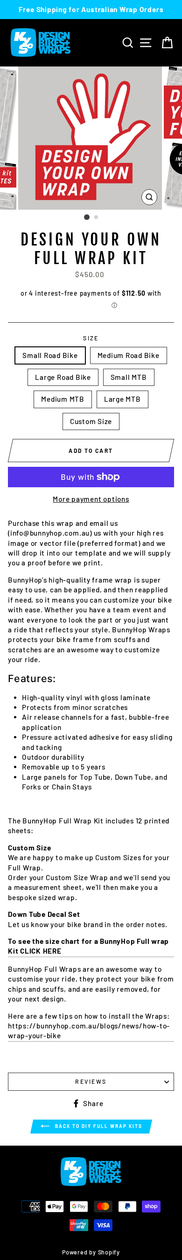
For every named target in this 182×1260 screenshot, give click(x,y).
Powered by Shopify (91, 1252)
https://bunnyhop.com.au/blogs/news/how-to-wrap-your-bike (89, 1030)
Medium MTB (62, 399)
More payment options (91, 499)
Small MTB (129, 377)
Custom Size (91, 421)
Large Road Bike (63, 377)
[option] (91, 9)
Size (91, 338)
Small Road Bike (49, 355)
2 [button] (96, 217)
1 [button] (87, 217)
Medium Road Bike (129, 355)
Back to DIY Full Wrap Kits (97, 1126)
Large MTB (122, 399)
